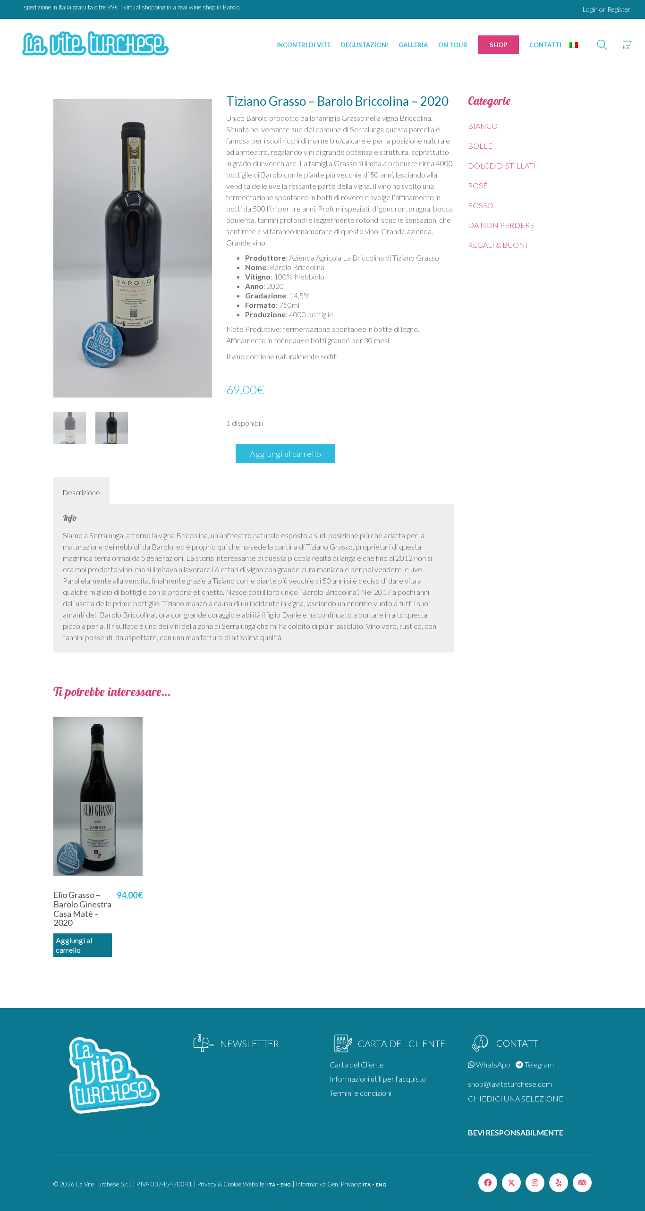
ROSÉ (478, 185)
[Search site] (602, 46)
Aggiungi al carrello (285, 454)
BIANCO (483, 125)
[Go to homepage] (94, 44)
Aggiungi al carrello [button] (74, 945)
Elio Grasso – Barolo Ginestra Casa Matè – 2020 (82, 909)
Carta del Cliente (357, 1064)
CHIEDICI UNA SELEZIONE (515, 1098)
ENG (285, 1184)
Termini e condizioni (360, 1092)
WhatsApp (492, 1064)
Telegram (538, 1064)
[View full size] (65, 109)
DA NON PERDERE (501, 224)
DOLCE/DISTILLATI (501, 165)
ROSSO (480, 205)
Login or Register (607, 9)
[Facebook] (487, 1182)
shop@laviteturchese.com (510, 1083)
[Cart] (626, 44)
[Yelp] (558, 1182)
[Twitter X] (511, 1182)
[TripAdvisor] (582, 1182)
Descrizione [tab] (81, 492)
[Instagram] (535, 1182)
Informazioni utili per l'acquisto (378, 1078)
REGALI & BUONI (497, 244)
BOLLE (480, 145)
